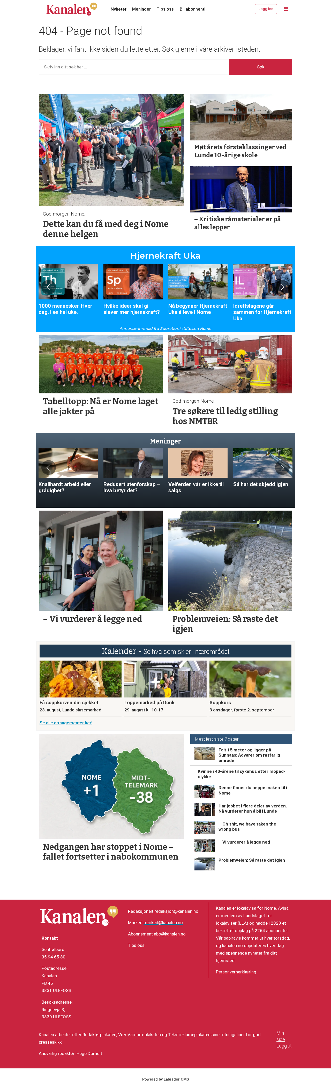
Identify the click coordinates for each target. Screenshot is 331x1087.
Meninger (141, 9)
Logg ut (284, 1046)
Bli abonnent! (192, 9)
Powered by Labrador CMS (165, 1079)
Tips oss (165, 9)
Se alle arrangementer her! (66, 722)
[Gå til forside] (72, 9)
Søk (260, 66)
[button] (48, 287)
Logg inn (266, 9)
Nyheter (118, 9)
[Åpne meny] (286, 9)
